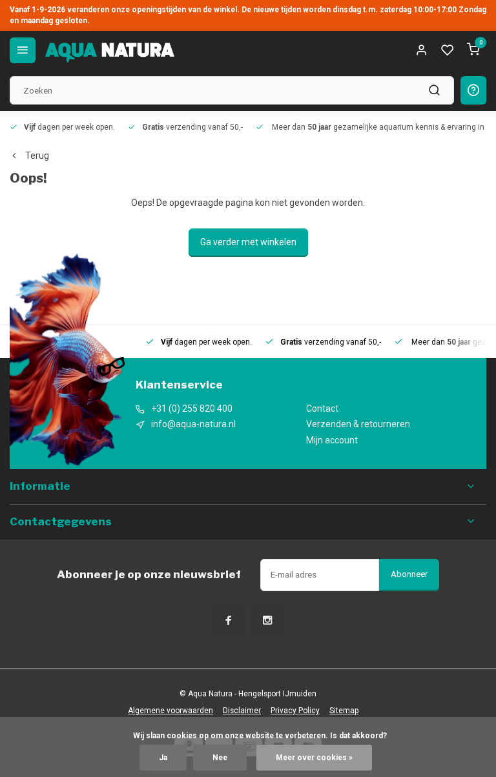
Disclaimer (242, 710)
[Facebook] (228, 620)
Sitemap (343, 710)
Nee (219, 757)
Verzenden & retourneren (358, 424)
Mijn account (332, 440)
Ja (163, 757)
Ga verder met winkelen (248, 242)
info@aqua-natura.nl (193, 424)
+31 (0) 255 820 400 (191, 408)
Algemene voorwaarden (170, 710)
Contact (322, 408)
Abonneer (409, 574)
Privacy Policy (295, 710)
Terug (37, 155)
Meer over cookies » (314, 757)
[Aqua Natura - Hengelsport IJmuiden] (109, 50)
